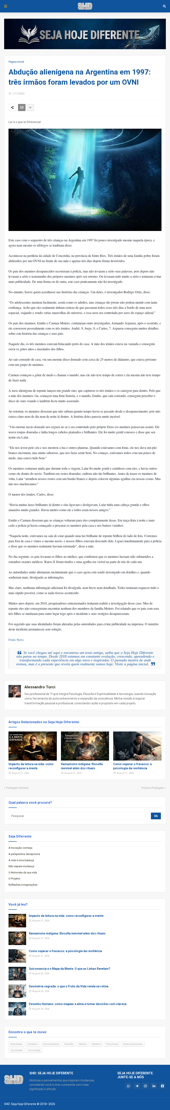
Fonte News (16, 639)
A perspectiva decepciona (24, 854)
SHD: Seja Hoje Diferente (20, 1104)
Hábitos (83, 1044)
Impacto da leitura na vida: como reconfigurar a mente (30, 766)
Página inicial (16, 61)
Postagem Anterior (17, 787)
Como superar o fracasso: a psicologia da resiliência (132, 766)
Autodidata (16, 1044)
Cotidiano (32, 1044)
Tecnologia (34, 1050)
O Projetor (14, 878)
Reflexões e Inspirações (22, 884)
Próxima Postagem (152, 787)
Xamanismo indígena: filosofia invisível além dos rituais (82, 766)
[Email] (22, 107)
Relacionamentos (133, 1044)
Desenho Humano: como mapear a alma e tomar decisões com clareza (77, 1004)
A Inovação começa (20, 847)
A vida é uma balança (21, 860)
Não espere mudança (21, 866)
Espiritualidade (51, 1044)
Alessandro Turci (39, 687)
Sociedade (17, 1050)
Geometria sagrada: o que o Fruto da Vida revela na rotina (68, 986)
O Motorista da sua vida (22, 872)
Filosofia (68, 1044)
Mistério (96, 1044)
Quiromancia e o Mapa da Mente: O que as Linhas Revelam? (69, 968)
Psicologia (112, 1044)
